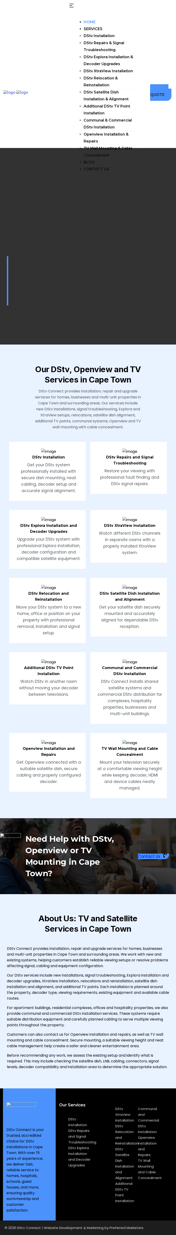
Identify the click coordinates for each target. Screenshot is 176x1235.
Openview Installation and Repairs (147, 1146)
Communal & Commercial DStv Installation (108, 123)
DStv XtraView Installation (108, 71)
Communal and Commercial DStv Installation (148, 1120)
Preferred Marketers (126, 1227)
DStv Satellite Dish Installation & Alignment (106, 95)
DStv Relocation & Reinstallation (101, 81)
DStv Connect (29, 1227)
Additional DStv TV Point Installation (107, 109)
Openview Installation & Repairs (106, 137)
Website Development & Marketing (74, 1227)
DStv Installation (99, 36)
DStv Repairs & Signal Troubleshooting (104, 46)
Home (90, 22)
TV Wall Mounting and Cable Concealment (150, 1169)
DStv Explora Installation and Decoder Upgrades (79, 1156)
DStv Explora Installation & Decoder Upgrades (108, 60)
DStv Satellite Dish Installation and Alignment (124, 1163)
